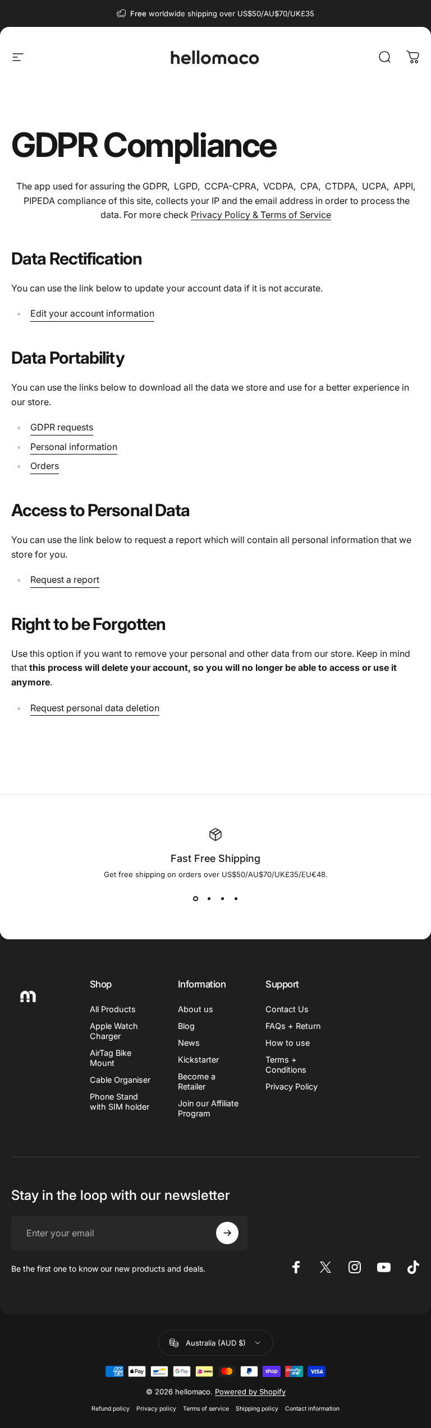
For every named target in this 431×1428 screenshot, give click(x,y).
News (189, 1042)
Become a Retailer (197, 1081)
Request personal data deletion (94, 707)
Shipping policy (257, 1408)
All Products (113, 1009)
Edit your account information (92, 313)
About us (195, 1009)
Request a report (64, 579)
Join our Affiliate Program (208, 1108)
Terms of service (206, 1408)
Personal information (73, 446)
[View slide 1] (195, 899)
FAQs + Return (292, 1026)
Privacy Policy (291, 1086)
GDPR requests (61, 427)
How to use (287, 1042)
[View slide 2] (209, 899)
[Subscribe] (227, 1233)
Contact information (312, 1408)
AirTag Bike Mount (110, 1058)
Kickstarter (198, 1059)
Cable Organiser (120, 1079)
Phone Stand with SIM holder (119, 1101)
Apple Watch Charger (114, 1031)
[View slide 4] (235, 899)
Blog (186, 1026)
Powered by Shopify (250, 1391)
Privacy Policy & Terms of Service (261, 214)
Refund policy (110, 1408)
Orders (44, 465)
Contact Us (287, 1009)
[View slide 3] (222, 899)
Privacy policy (156, 1408)
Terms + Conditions (285, 1064)
